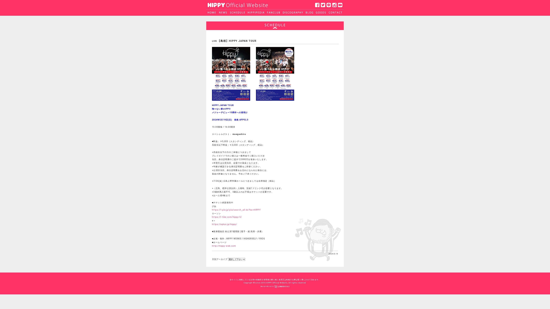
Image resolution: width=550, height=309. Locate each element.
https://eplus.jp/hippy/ (224, 224)
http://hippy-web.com (224, 246)
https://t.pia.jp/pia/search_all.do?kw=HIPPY (236, 210)
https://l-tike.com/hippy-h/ (227, 217)
